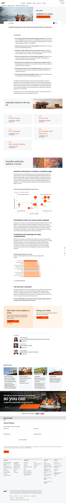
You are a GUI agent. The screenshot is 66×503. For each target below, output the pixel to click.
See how (7, 407)
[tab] (64, 250)
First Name (6, 428)
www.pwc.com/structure (37, 491)
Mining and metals (11, 5)
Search (62, 3)
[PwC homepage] (3, 2)
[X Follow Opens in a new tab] (40, 414)
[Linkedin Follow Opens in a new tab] (20, 341)
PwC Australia (4, 5)
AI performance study (20, 280)
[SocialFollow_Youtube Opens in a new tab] (43, 414)
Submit (6, 451)
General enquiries (23, 439)
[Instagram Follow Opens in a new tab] (38, 414)
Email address (7, 434)
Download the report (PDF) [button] (43, 16)
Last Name (36, 428)
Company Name (38, 434)
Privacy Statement (29, 446)
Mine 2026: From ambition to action (22, 5)
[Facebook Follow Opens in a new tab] (41, 414)
